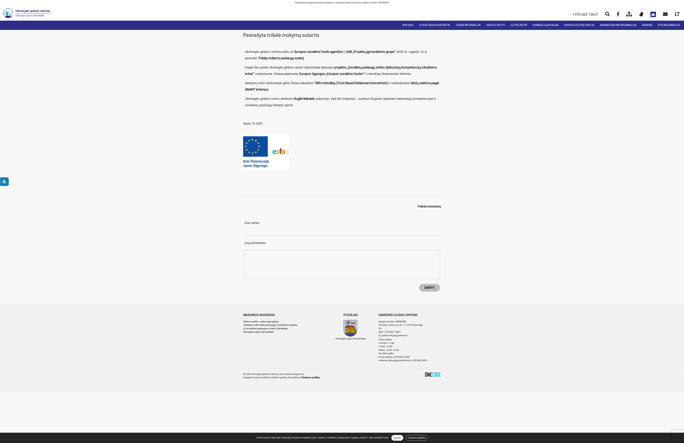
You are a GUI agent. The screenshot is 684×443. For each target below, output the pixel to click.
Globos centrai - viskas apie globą (260, 321)
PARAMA (647, 25)
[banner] (26, 13)
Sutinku (397, 438)
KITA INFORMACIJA (669, 25)
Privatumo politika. (310, 377)
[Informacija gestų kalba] (641, 14)
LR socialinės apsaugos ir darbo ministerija (265, 328)
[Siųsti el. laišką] (665, 14)
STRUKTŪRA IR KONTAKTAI (434, 25)
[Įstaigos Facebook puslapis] (618, 14)
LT (677, 14)
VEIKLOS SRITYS (495, 25)
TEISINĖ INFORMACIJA (468, 25)
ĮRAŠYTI (429, 287)
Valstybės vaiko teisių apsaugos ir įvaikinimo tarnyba (270, 325)
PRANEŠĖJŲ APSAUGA (546, 25)
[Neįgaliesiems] (4, 181)
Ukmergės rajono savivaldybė (258, 332)
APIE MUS (408, 25)
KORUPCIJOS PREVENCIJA (579, 25)
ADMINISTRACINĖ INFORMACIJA (618, 25)
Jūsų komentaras (255, 243)
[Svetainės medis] (629, 14)
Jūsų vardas (252, 223)
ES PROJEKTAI (519, 25)
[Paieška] (607, 14)
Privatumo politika (416, 438)
